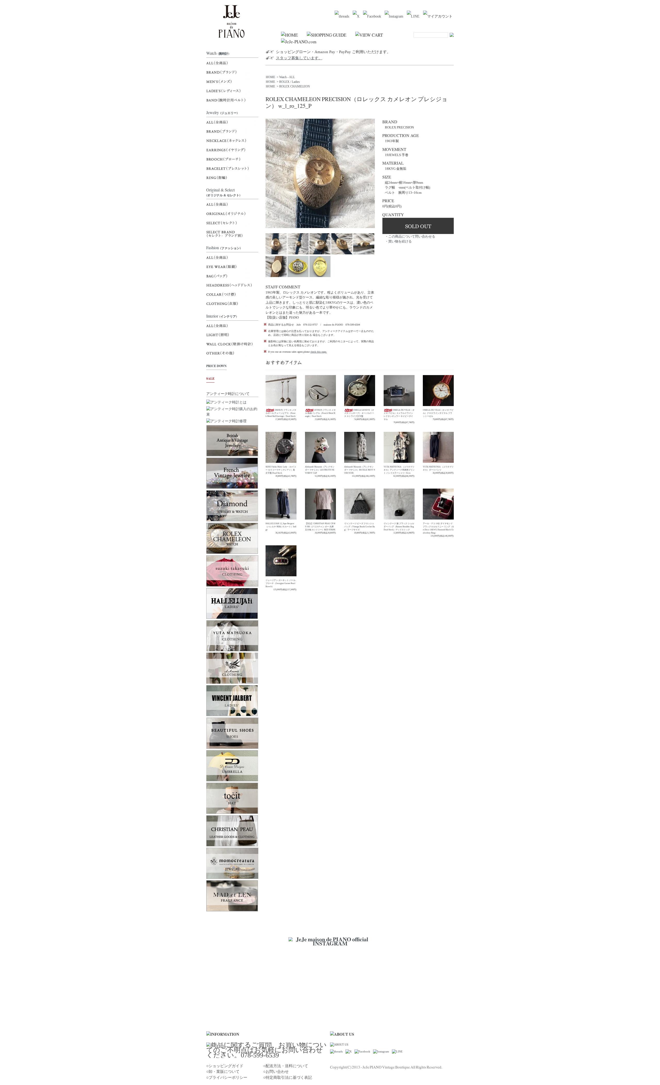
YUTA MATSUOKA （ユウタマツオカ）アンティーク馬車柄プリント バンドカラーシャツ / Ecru (399, 470)
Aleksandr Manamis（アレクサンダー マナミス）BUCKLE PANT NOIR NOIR (359, 470)
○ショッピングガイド (224, 1066)
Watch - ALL (287, 77)
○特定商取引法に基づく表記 (287, 1077)
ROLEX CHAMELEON (294, 86)
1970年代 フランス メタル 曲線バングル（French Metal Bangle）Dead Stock (320, 413)
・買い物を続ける (398, 241)
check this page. (318, 351)
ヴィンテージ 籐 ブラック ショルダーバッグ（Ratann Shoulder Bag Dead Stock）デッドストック (399, 526)
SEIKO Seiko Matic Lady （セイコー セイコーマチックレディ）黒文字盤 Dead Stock (281, 470)
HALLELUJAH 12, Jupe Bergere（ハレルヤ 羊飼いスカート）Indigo (281, 526)
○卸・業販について (223, 1072)
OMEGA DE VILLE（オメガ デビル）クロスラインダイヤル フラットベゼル (438, 413)
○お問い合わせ (276, 1072)
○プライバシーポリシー (226, 1077)
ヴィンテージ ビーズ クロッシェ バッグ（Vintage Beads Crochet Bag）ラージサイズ (359, 526)
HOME (270, 77)
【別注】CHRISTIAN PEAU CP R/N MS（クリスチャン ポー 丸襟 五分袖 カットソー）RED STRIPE (320, 526)
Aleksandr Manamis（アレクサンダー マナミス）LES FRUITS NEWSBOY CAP (319, 470)
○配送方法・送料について (285, 1066)
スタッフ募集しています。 (299, 58)
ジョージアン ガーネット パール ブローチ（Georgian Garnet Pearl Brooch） (280, 583)
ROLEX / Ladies (289, 82)
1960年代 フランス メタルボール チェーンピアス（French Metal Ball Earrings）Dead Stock (281, 413)
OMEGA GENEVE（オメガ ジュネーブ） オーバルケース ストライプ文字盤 (359, 413)
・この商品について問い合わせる (410, 236)
